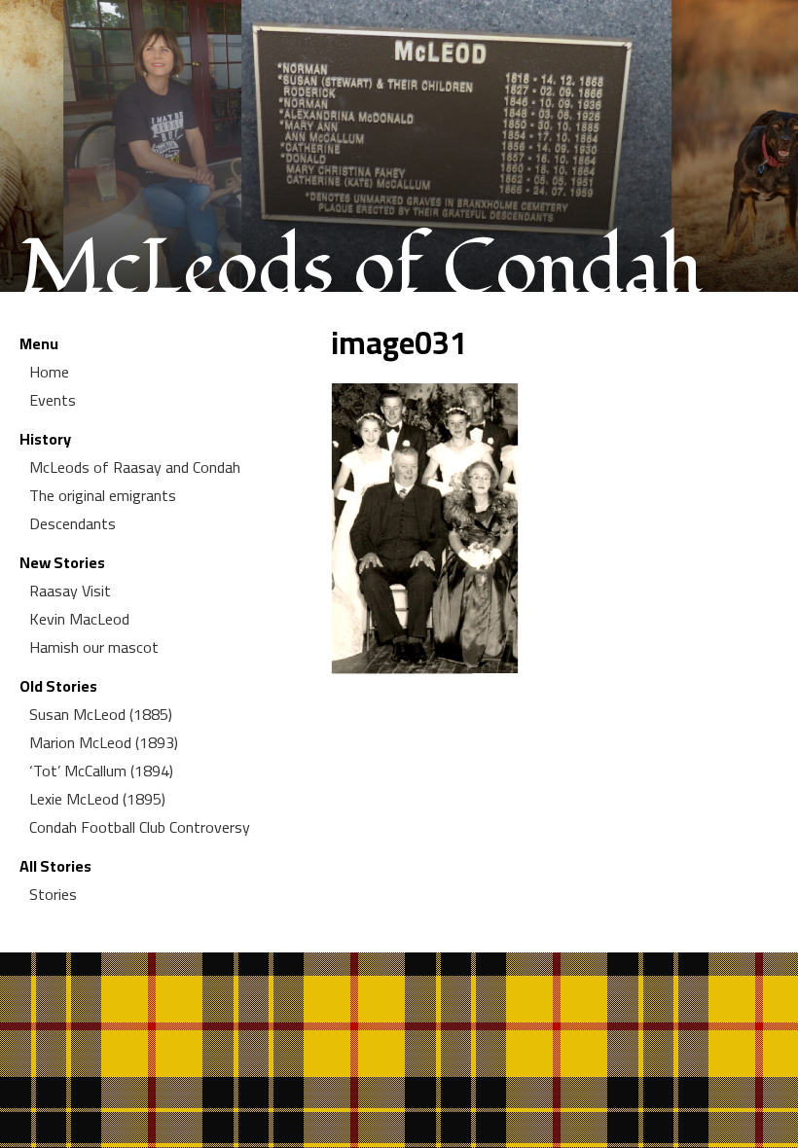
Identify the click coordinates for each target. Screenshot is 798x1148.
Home (49, 371)
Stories (53, 894)
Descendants (72, 523)
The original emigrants (102, 495)
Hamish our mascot (94, 647)
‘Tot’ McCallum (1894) (101, 770)
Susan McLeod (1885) (100, 714)
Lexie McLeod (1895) (97, 798)
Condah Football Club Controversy (139, 827)
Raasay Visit (70, 590)
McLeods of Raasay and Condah (134, 467)
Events (52, 400)
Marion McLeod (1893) (103, 742)
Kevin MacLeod (79, 618)
